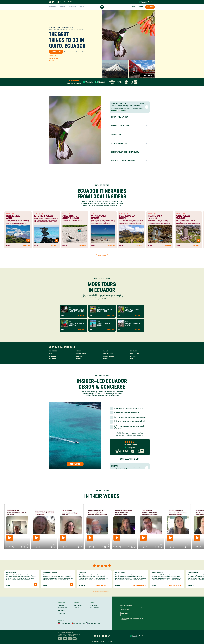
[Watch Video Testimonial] (28, 240)
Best (131, 359)
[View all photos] (128, 35)
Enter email (124, 614)
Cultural (78, 359)
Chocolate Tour (134, 353)
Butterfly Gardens (108, 356)
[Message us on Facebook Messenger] (58, 2)
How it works (78, 605)
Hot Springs (133, 351)
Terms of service (94, 608)
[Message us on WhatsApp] (55, 2)
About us (140, 7)
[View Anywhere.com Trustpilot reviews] (147, 2)
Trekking (105, 359)
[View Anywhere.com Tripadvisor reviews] (101, 82)
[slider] (32, 544)
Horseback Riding (108, 353)
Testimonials (61, 605)
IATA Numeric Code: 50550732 (65, 632)
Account (134, 7)
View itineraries (53, 58)
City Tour (133, 356)
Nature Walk (52, 356)
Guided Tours (52, 359)
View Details (26, 245)
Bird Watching (53, 351)
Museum (105, 351)
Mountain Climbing (81, 353)
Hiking (51, 353)
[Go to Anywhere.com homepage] (102, 7)
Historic (78, 351)
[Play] (9, 538)
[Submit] (144, 614)
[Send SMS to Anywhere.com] (53, 2)
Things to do (52, 55)
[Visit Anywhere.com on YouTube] (106, 636)
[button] (6, 546)
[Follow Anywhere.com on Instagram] (109, 636)
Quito (72, 27)
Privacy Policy (128, 621)
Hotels (51, 60)
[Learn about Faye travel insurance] (119, 82)
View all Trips (102, 256)
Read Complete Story (102, 585)
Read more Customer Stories (101, 592)
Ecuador (52, 27)
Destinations (62, 27)
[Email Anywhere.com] (50, 2)
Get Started (75, 464)
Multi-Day (79, 356)
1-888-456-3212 (67, 2)
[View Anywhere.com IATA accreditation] (112, 82)
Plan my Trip (150, 7)
